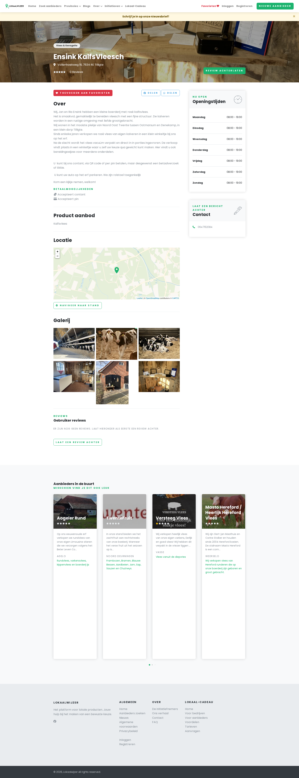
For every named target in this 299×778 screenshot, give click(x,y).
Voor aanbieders (196, 718)
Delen (152, 93)
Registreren (244, 6)
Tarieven (191, 727)
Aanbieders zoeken (132, 713)
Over (96, 6)
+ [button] (57, 251)
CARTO (175, 298)
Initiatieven (112, 6)
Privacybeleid (128, 731)
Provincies (71, 6)
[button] (149, 665)
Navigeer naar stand (79, 305)
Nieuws (124, 718)
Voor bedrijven (195, 713)
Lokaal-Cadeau (135, 6)
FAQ (155, 722)
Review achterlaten (224, 70)
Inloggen (228, 6)
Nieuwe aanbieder (275, 5)
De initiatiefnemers (165, 709)
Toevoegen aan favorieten (84, 93)
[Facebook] (54, 721)
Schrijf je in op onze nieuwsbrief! (145, 16)
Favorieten (209, 6)
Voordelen (192, 722)
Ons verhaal (160, 713)
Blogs (86, 6)
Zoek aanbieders (50, 6)
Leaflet (139, 298)
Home (32, 6)
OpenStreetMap (152, 298)
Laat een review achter (78, 442)
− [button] (57, 256)
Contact (158, 718)
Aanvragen (192, 731)
